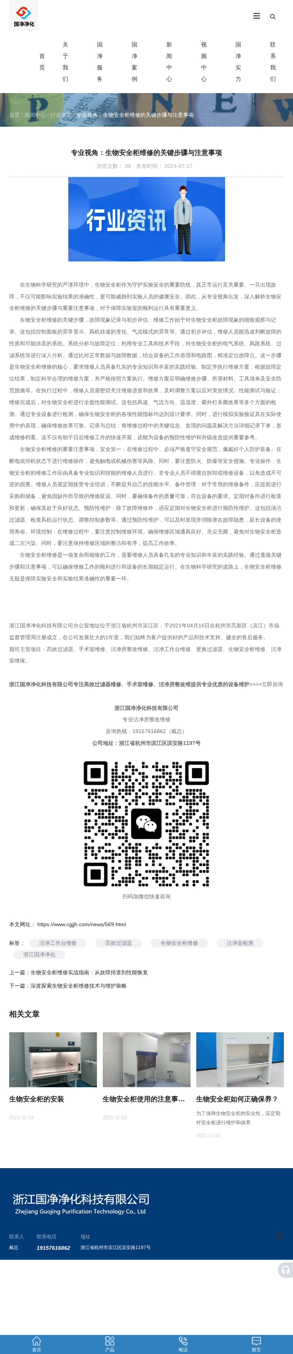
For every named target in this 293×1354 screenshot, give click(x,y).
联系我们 (273, 61)
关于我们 (65, 61)
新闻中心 (169, 61)
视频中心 (204, 61)
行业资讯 (61, 115)
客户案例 (199, 1278)
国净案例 (134, 61)
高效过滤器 (118, 943)
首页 (15, 115)
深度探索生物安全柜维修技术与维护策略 (79, 986)
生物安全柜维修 (179, 943)
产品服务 (143, 1278)
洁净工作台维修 (58, 943)
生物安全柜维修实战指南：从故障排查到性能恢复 (89, 972)
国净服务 (100, 61)
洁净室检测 (240, 943)
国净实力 (238, 61)
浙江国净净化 (39, 954)
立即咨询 (272, 684)
